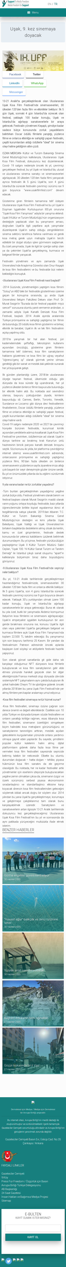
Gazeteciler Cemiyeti (12, 1173)
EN (49, 4)
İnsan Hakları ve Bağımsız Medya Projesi (24, 1196)
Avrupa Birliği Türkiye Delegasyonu (21, 1185)
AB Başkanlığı (9, 1189)
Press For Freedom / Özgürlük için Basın (24, 1181)
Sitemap (6, 1200)
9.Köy (4, 1177)
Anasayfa (8, 17)
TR (55, 4)
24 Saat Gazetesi (11, 1192)
